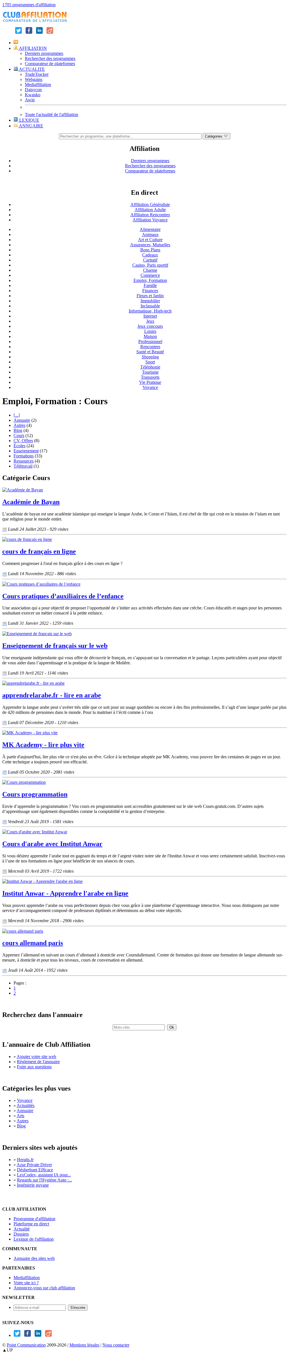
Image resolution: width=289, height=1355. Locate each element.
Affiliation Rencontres (150, 214)
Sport (150, 361)
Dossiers (21, 1234)
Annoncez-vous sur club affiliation (44, 1287)
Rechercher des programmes (50, 58)
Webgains (33, 79)
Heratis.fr (25, 1159)
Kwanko (32, 94)
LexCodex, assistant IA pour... (44, 1174)
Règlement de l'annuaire (38, 1061)
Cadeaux (150, 254)
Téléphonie (150, 367)
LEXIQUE (28, 120)
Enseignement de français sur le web (55, 645)
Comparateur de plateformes (50, 63)
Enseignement (26, 450)
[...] (17, 415)
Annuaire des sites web (34, 1258)
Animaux (150, 234)
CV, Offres (23, 440)
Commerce (150, 275)
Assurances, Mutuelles (150, 244)
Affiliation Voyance (150, 219)
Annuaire (22, 420)
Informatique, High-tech (150, 311)
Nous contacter (115, 1345)
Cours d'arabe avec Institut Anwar (52, 843)
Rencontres (150, 346)
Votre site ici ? (26, 1282)
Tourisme (150, 372)
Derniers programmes (44, 53)
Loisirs (150, 331)
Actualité (22, 1228)
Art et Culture (150, 239)
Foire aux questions (34, 1066)
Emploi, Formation (150, 280)
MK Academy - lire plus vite (43, 744)
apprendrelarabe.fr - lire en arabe (51, 695)
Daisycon (33, 89)
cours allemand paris (32, 943)
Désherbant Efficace (35, 1169)
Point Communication (26, 1345)
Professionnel (150, 341)
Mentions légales (84, 1345)
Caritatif (150, 260)
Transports (150, 377)
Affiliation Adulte (150, 209)
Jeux (150, 321)
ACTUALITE (31, 69)
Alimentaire (150, 229)
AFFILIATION (32, 48)
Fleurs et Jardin (150, 295)
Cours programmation (34, 794)
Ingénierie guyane (33, 1185)
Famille (150, 285)
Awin (30, 99)
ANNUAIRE (30, 125)
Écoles (19, 445)
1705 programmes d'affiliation (29, 4)
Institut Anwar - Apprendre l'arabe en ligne (65, 893)
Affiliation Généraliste (150, 204)
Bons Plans (150, 249)
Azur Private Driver (34, 1164)
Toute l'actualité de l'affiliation (51, 114)
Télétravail (23, 466)
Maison (150, 336)
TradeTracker (37, 74)
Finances (150, 290)
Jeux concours (150, 326)
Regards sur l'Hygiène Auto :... (44, 1180)
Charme (150, 270)
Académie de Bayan (31, 502)
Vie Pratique (150, 382)
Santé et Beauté (150, 351)
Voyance (150, 387)
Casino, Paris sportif (150, 265)
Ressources (24, 461)
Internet (150, 316)
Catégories (214, 136)
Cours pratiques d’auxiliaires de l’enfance (63, 596)
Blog (18, 430)
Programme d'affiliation (34, 1218)
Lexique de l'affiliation (34, 1239)
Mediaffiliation (38, 84)
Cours (19, 435)
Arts (20, 1115)
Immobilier (150, 300)
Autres (19, 425)
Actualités (25, 1105)
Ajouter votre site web (36, 1056)
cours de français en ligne (39, 551)
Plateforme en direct (31, 1223)
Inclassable (150, 305)
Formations (24, 455)
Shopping (150, 356)
